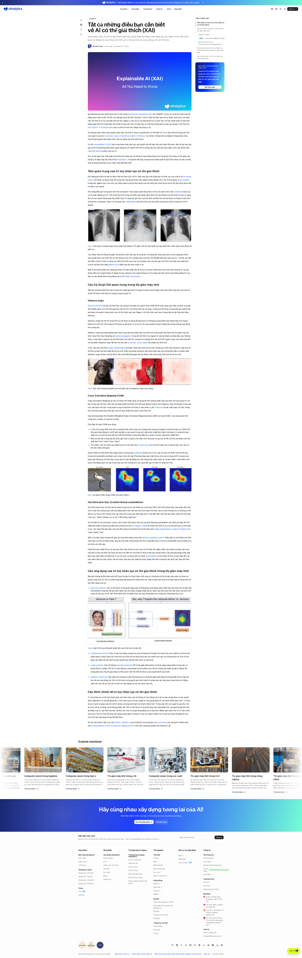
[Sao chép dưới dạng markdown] (81, 34)
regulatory (122, 159)
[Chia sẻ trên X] (81, 20)
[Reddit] (217, 945)
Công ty (159, 9)
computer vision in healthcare (118, 136)
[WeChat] (195, 945)
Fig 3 (90, 495)
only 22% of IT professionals (100, 127)
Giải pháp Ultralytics (111, 855)
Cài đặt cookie (218, 954)
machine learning (95, 151)
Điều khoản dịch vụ (122, 954)
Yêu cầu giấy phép (142, 822)
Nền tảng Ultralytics (86, 855)
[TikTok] (204, 945)
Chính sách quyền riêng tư (142, 954)
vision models (183, 180)
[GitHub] (172, 945)
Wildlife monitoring (99, 677)
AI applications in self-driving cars (106, 726)
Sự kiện (156, 899)
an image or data (139, 526)
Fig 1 (90, 246)
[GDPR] (100, 945)
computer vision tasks (137, 342)
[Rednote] (199, 945)
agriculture (129, 726)
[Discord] (222, 945)
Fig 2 (90, 388)
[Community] (186, 945)
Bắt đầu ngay (210, 87)
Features (159, 407)
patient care (114, 264)
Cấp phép (178, 9)
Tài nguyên (147, 9)
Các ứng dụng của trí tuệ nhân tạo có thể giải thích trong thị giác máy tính (210, 50)
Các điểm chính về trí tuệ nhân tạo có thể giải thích (210, 57)
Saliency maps (204, 34)
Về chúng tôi (208, 855)
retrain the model (145, 445)
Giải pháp (135, 9)
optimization (151, 556)
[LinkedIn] (177, 945)
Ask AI (292, 951)
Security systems (98, 588)
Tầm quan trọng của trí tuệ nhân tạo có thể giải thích (210, 24)
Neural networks (95, 306)
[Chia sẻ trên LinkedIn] (81, 25)
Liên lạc (291, 9)
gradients (138, 453)
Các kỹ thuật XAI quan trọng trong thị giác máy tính (210, 30)
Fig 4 (90, 648)
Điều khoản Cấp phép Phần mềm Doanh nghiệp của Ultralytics (178, 954)
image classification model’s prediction (171, 529)
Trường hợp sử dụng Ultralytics (136, 855)
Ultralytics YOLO (85, 870)
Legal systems (97, 665)
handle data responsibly (129, 276)
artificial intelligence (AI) (141, 114)
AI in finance (139, 136)
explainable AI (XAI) (102, 144)
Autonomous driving (99, 653)
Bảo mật (207, 954)
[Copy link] (81, 29)
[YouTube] (190, 945)
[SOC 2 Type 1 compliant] (91, 945)
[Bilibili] (208, 945)
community (161, 722)
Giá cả (169, 9)
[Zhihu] (213, 945)
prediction (178, 192)
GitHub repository (122, 722)
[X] (181, 945)
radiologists (131, 202)
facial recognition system (153, 537)
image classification (116, 348)
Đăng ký (219, 837)
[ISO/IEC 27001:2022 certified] (82, 945)
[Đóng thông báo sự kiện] (2, 2)
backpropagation (123, 336)
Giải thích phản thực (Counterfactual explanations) (210, 43)
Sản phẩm (123, 9)
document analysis (124, 665)
